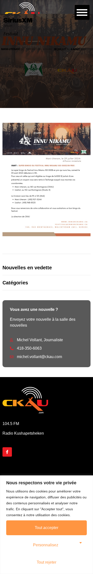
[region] (46, 524)
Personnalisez (45, 545)
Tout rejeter (46, 562)
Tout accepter (46, 528)
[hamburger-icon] (82, 12)
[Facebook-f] (7, 452)
